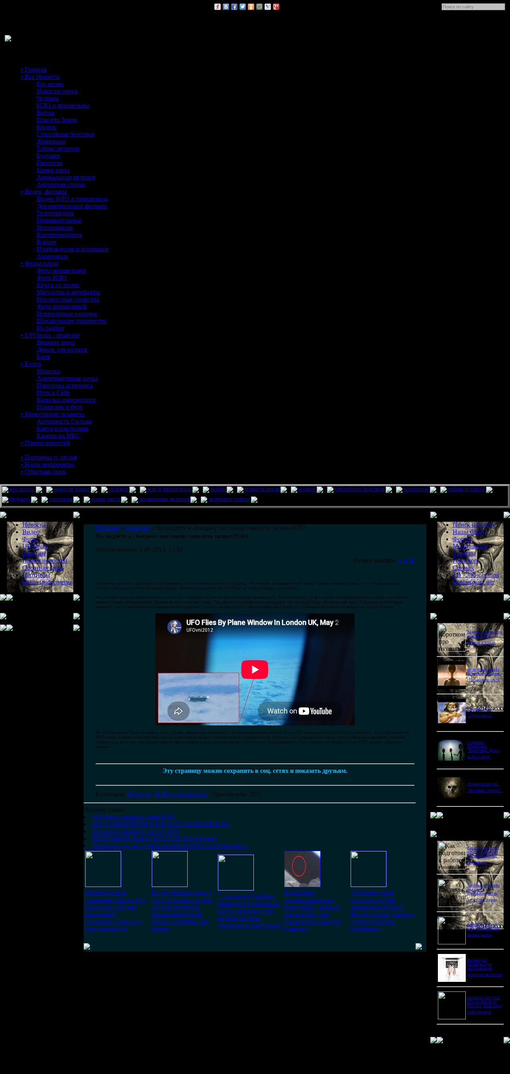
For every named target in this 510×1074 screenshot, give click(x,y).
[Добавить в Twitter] (242, 7)
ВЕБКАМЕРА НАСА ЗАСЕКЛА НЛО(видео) (154, 838)
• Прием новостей (45, 442)
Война (45, 112)
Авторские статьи (61, 184)
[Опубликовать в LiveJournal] (268, 7)
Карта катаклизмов (62, 428)
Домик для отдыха (62, 349)
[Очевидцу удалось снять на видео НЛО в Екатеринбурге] (368, 884)
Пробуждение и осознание (73, 249)
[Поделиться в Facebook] (234, 7)
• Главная (33, 69)
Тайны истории (58, 148)
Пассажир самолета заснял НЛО (136, 831)
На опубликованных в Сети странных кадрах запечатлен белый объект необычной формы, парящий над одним (182, 910)
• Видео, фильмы (44, 191)
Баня (43, 356)
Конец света (53, 170)
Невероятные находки (67, 313)
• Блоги (31, 364)
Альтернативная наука (67, 378)
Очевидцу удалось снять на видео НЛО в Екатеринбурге (169, 845)
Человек (48, 98)
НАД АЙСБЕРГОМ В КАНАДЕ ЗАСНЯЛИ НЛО (160, 824)
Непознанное (55, 227)
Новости (139, 794)
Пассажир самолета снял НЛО (133, 817)
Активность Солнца (64, 421)
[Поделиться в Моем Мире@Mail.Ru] (259, 7)
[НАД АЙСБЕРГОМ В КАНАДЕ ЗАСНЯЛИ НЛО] (169, 884)
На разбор (50, 328)
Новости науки (57, 91)
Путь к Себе (53, 392)
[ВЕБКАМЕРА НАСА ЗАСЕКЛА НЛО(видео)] (302, 885)
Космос (47, 127)
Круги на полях (58, 285)
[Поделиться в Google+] (276, 7)
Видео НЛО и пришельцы (72, 198)
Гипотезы (50, 163)
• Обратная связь (43, 471)
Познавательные (59, 220)
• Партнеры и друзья (48, 457)
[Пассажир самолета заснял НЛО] (236, 888)
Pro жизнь (50, 84)
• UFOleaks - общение (50, 335)
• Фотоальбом (39, 263)
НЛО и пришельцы (63, 105)
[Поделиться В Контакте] (226, 7)
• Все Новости (40, 76)
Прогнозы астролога (64, 385)
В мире (46, 241)
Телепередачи (55, 213)
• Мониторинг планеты (52, 414)
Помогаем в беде (59, 407)
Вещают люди (56, 342)
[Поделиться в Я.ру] (217, 7)
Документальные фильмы (72, 206)
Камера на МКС (58, 435)
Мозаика (48, 371)
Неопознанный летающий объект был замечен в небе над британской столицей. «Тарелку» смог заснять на (115, 910)
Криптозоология (59, 234)
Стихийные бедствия (65, 134)
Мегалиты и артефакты (68, 292)
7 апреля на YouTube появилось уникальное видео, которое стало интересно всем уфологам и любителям (249, 910)
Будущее (48, 155)
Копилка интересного (66, 399)
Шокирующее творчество (71, 320)
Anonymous (52, 256)
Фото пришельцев (61, 270)
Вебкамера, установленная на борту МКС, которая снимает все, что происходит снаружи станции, (312, 910)
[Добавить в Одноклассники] (251, 7)
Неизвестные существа (68, 299)
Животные (51, 141)
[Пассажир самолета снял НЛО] (103, 884)
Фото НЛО (52, 277)
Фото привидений (61, 306)
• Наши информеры (47, 464)
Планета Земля (57, 119)
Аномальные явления (66, 177)
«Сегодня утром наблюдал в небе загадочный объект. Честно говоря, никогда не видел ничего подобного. (382, 910)
